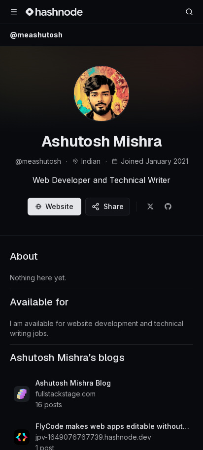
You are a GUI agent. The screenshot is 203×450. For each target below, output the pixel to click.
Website (59, 206)
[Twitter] (150, 206)
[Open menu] (14, 12)
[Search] (189, 12)
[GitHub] (168, 206)
